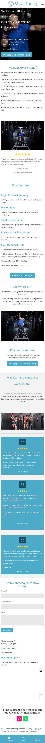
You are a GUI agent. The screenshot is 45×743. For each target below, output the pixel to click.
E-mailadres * (6, 602)
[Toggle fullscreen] (41, 670)
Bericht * (4, 612)
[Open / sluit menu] (42, 4)
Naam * (4, 591)
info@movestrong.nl (8, 648)
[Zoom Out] (41, 698)
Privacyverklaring (8, 731)
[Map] (22, 684)
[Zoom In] (41, 694)
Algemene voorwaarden (28, 731)
